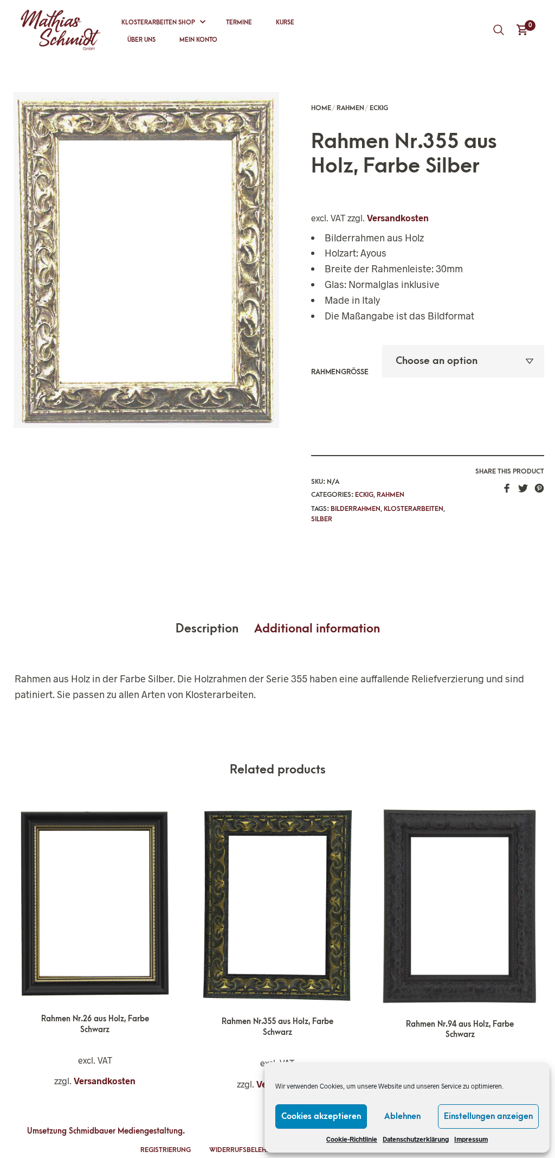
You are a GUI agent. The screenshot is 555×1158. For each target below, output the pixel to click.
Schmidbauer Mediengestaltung (126, 1131)
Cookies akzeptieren (321, 1116)
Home (321, 108)
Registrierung (165, 1150)
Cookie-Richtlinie (351, 1139)
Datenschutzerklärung (416, 1139)
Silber (321, 519)
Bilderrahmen (355, 509)
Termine (239, 22)
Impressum (471, 1139)
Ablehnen (402, 1116)
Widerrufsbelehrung (247, 1150)
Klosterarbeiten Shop (158, 22)
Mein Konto (198, 39)
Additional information (317, 629)
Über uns (141, 39)
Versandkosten (398, 218)
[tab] (214, 629)
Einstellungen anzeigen (488, 1116)
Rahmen (350, 108)
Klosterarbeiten (413, 509)
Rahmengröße (340, 372)
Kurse (285, 22)
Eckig (379, 108)
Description (207, 629)
